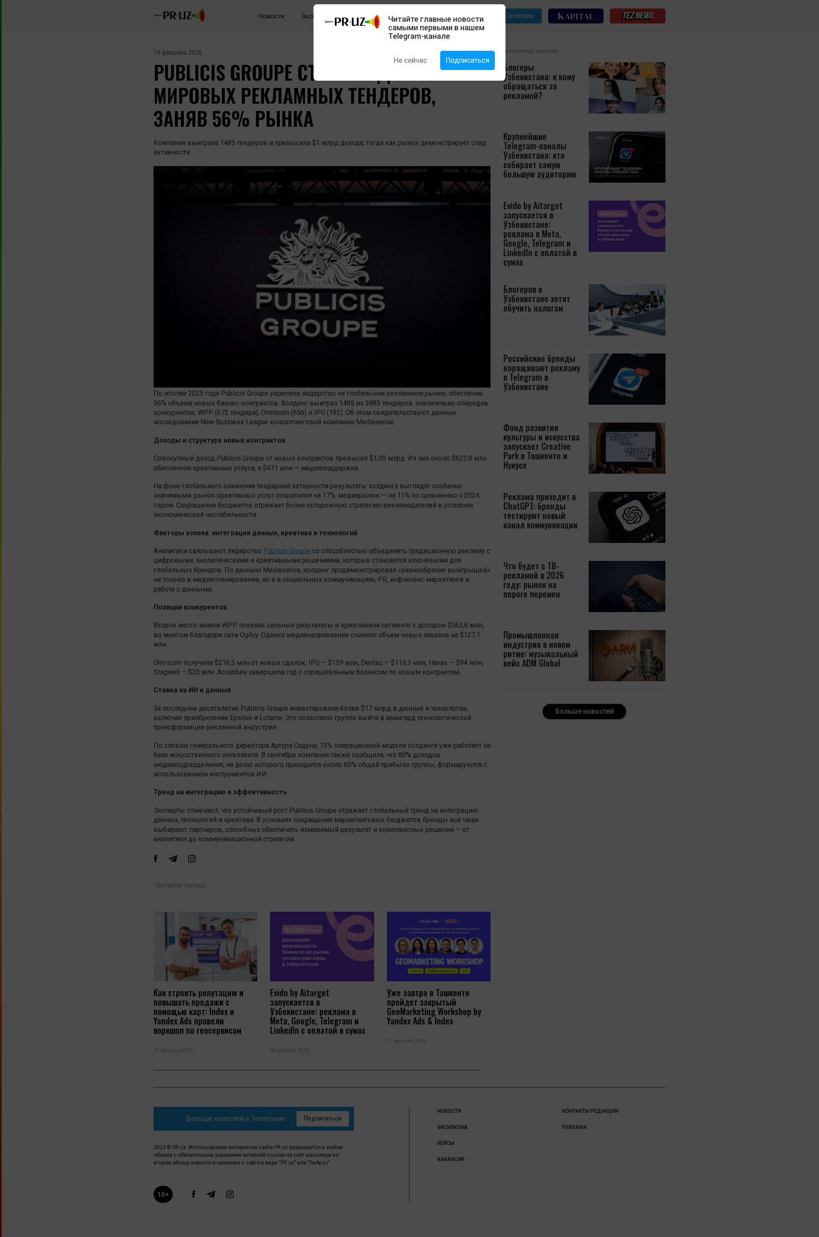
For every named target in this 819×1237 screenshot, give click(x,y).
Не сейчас (410, 60)
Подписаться (467, 60)
